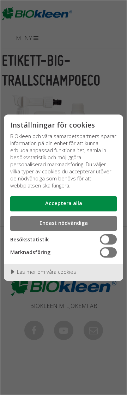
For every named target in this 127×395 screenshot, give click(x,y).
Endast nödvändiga (64, 223)
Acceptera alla (63, 203)
